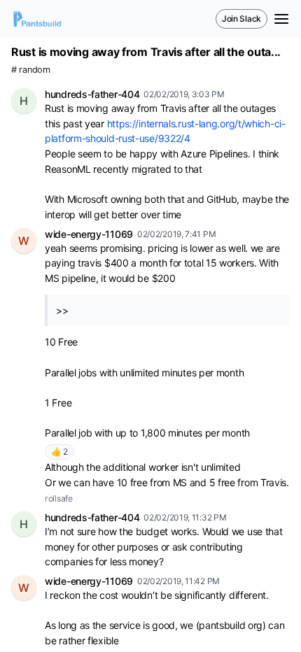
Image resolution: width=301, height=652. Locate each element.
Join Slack (241, 18)
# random (30, 69)
